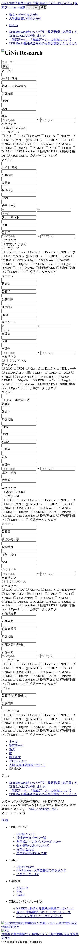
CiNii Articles (25, 144)
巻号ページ (8, 205)
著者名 (5, 283)
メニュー (32, 7)
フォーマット (10, 217)
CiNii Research (25, 866)
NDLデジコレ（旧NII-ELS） (24, 140)
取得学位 (7, 547)
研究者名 (7, 621)
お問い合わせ (25, 849)
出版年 (5, 348)
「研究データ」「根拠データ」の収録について (40, 39)
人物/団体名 (9, 78)
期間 (4, 116)
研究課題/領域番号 (13, 644)
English (13, 25)
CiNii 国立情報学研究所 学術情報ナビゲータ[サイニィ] (37, 3)
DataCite (50, 135)
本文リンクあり (16, 127)
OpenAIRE (17, 155)
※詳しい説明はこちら (43, 809)
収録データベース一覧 (31, 837)
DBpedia (23, 147)
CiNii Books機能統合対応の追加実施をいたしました (43, 43)
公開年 (5, 232)
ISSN (4, 101)
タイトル (7, 70)
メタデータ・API (27, 874)
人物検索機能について (30, 765)
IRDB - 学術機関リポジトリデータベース (43, 912)
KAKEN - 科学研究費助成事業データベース (45, 908)
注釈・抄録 (8, 472)
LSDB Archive (25, 151)
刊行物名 (7, 190)
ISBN (4, 427)
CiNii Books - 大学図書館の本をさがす (41, 870)
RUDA (53, 140)
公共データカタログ (43, 155)
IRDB (21, 135)
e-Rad (53, 147)
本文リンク (8, 123)
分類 (4, 456)
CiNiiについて (25, 833)
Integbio (66, 147)
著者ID (6, 291)
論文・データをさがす (24, 14)
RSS (19, 891)
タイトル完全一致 (17, 400)
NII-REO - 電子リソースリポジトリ (39, 916)
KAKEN (39, 147)
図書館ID (7, 480)
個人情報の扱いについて (32, 845)
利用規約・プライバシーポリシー (38, 841)
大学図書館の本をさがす (25, 18)
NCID (5, 441)
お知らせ (22, 888)
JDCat (66, 140)
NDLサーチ (68, 135)
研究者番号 (8, 628)
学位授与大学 (10, 539)
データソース (10, 131)
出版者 (5, 333)
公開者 (5, 182)
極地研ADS (47, 151)
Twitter (20, 895)
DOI (4, 108)
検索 (43, 7)
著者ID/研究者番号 (13, 86)
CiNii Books (46, 144)
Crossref (35, 135)
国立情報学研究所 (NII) (31, 853)
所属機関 (7, 93)
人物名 (5, 687)
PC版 (4, 820)
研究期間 (7, 652)
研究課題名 (8, 613)
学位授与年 (8, 569)
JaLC (9, 135)
